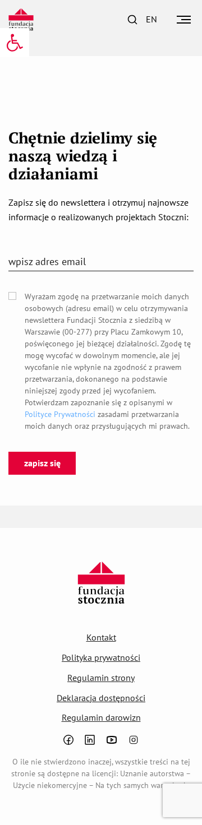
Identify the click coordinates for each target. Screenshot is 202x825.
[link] (14, 42)
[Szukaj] (132, 19)
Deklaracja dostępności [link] (101, 697)
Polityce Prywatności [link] (60, 414)
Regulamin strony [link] (101, 677)
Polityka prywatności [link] (101, 657)
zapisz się (42, 463)
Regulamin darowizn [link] (101, 717)
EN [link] (151, 19)
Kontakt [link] (101, 637)
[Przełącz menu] (184, 19)
